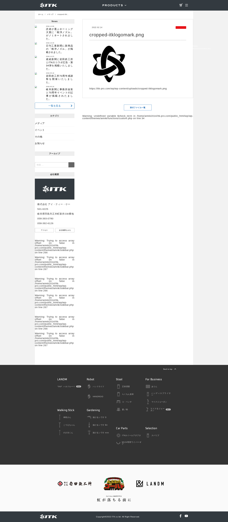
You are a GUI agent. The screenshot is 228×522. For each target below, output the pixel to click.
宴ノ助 (125, 409)
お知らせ (40, 143)
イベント (40, 130)
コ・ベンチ (127, 402)
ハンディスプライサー (161, 394)
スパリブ (155, 435)
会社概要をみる (65, 230)
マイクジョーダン (159, 402)
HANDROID (98, 396)
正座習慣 (126, 386)
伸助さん (67, 417)
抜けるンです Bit (100, 425)
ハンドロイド (98, 386)
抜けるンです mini (101, 433)
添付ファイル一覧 (138, 107)
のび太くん (68, 433)
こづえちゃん (69, 425)
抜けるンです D (99, 417)
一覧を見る (54, 105)
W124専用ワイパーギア (131, 443)
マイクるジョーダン (157, 409)
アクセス (44, 230)
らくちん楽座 (128, 394)
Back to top (167, 369)
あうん (154, 386)
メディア (40, 123)
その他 (38, 136)
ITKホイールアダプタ (131, 435)
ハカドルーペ (69, 386)
